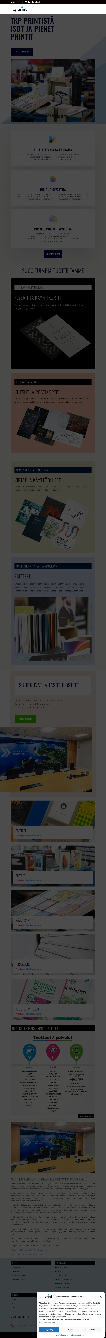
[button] (101, 1296)
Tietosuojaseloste (77, 1335)
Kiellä (70, 1329)
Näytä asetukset (92, 1329)
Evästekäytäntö (62, 1335)
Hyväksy (49, 1329)
